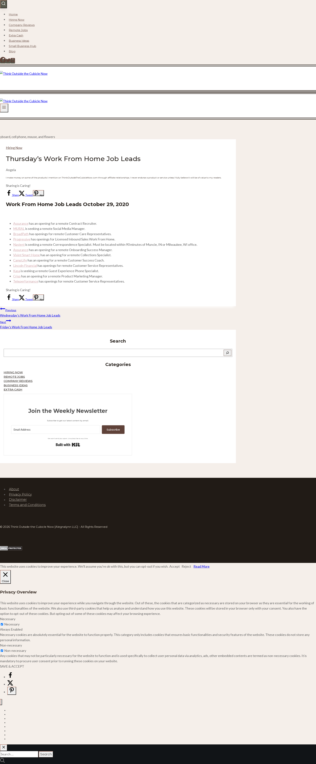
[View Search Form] (3, 4)
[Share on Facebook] (10, 677)
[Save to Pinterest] (11, 691)
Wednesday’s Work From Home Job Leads (30, 313)
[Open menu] (4, 108)
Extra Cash (16, 35)
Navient (19, 244)
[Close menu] (1, 702)
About (14, 489)
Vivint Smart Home (26, 255)
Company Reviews (22, 25)
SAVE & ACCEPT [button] (12, 666)
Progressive (21, 239)
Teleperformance (25, 281)
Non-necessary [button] (11, 645)
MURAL (19, 229)
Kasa (16, 271)
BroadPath (21, 234)
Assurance (20, 223)
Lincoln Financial (25, 266)
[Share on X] (10, 684)
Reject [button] (186, 566)
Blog (12, 51)
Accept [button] (174, 566)
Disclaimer (18, 500)
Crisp (17, 276)
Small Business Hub (22, 46)
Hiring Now (16, 19)
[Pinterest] (13, 61)
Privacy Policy (20, 494)
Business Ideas (19, 40)
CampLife (20, 260)
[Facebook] (3, 61)
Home (13, 14)
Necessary (12, 624)
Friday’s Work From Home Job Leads (26, 324)
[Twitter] (8, 61)
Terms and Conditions (27, 505)
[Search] (227, 353)
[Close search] (3, 747)
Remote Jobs (18, 30)
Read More (201, 566)
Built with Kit (68, 444)
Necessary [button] (7, 619)
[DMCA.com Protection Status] (11, 549)
